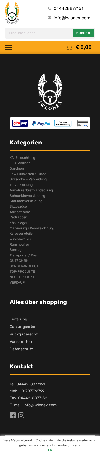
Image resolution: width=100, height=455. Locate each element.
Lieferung (18, 319)
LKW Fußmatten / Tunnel (28, 174)
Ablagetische (20, 212)
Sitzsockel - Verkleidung (28, 179)
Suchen (83, 33)
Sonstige (16, 250)
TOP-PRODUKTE (22, 272)
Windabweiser (20, 239)
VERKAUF (17, 282)
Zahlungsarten (23, 326)
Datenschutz (21, 349)
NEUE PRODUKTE (23, 277)
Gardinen (17, 169)
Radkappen (18, 217)
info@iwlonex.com (72, 18)
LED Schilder (20, 163)
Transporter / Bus (23, 255)
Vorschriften (21, 341)
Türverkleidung (21, 185)
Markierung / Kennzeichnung (32, 228)
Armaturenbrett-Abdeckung (31, 190)
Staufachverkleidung (26, 201)
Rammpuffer (19, 244)
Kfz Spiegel (18, 223)
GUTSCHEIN (19, 261)
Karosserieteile (21, 233)
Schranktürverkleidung (27, 196)
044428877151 (68, 8)
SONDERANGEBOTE (25, 266)
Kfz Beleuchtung (22, 158)
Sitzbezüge (18, 206)
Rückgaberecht (24, 334)
